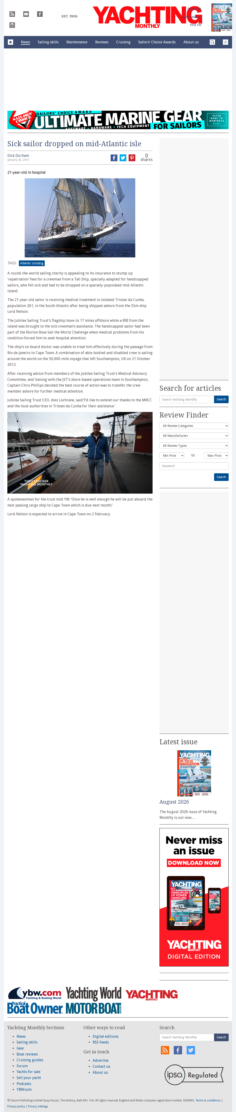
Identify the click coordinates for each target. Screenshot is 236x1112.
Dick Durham (18, 155)
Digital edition (191, 17)
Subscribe (194, 9)
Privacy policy (16, 1106)
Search (221, 399)
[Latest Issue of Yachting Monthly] (221, 17)
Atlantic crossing (31, 263)
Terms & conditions (208, 1100)
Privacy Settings (38, 1106)
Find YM (195, 25)
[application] (80, 453)
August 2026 (174, 802)
